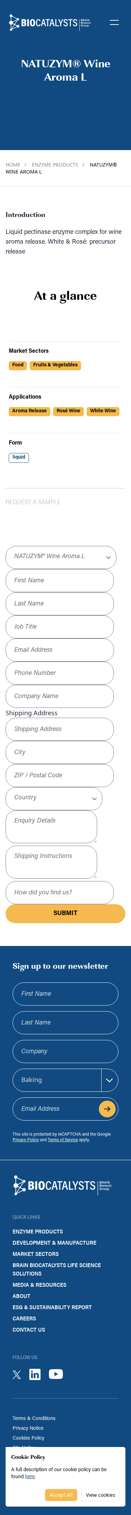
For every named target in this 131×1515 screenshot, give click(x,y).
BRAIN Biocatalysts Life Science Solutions (57, 1269)
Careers (24, 1318)
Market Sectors (36, 1254)
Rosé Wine (68, 411)
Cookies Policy (28, 1438)
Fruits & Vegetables (55, 365)
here (30, 1477)
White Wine (103, 411)
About (21, 1296)
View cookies (100, 1495)
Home (16, 164)
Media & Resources (39, 1284)
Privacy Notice (28, 1428)
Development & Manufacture (54, 1242)
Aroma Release (29, 411)
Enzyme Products (58, 164)
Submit (65, 914)
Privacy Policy (26, 1140)
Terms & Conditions (34, 1418)
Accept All (61, 1495)
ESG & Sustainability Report (52, 1307)
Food (17, 365)
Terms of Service (63, 1140)
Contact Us (29, 1329)
